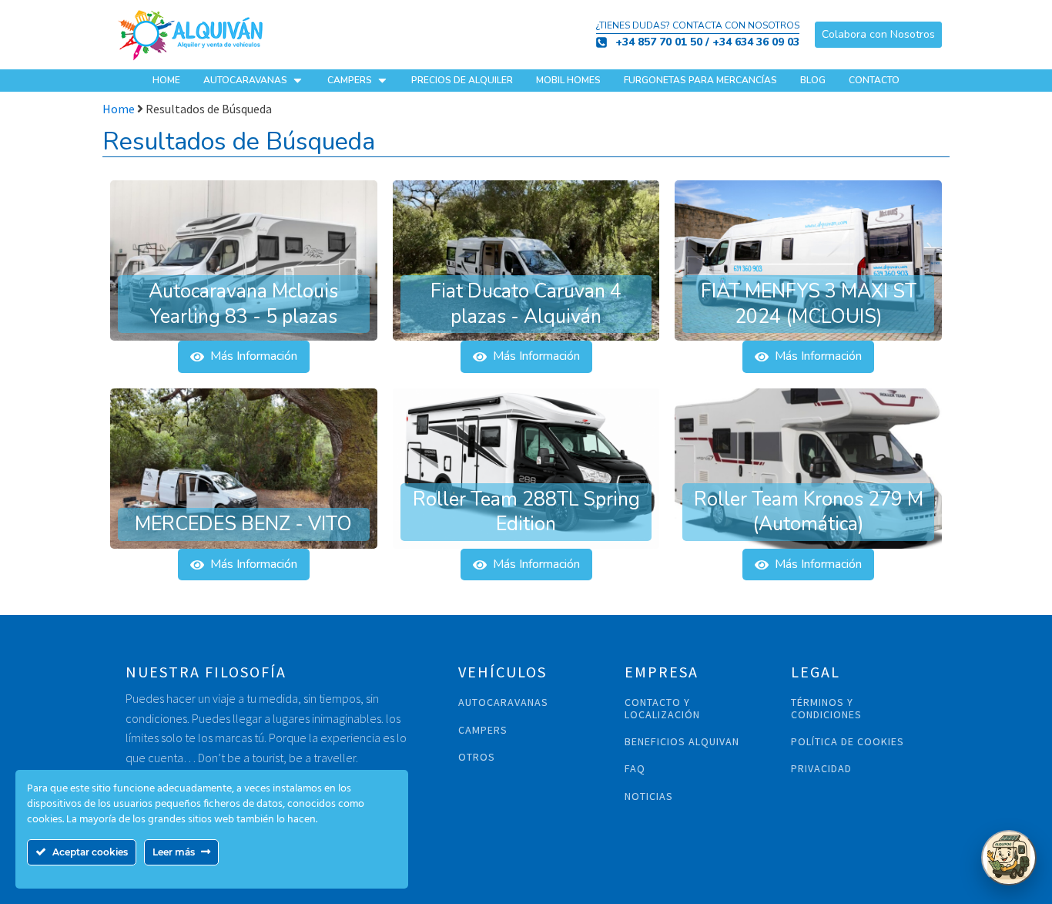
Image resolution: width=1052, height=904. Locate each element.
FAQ (635, 769)
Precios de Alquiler (462, 80)
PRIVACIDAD (821, 769)
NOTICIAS (649, 796)
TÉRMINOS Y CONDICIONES (826, 709)
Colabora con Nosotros (878, 34)
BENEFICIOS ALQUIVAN (682, 742)
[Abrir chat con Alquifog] (1009, 858)
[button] (244, 357)
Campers (349, 80)
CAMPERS (483, 730)
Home (166, 80)
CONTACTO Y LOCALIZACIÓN (662, 709)
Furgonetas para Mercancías (700, 80)
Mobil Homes (568, 80)
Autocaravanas (245, 80)
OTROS (476, 757)
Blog (813, 80)
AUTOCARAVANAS (503, 702)
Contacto (874, 80)
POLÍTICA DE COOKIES (847, 742)
